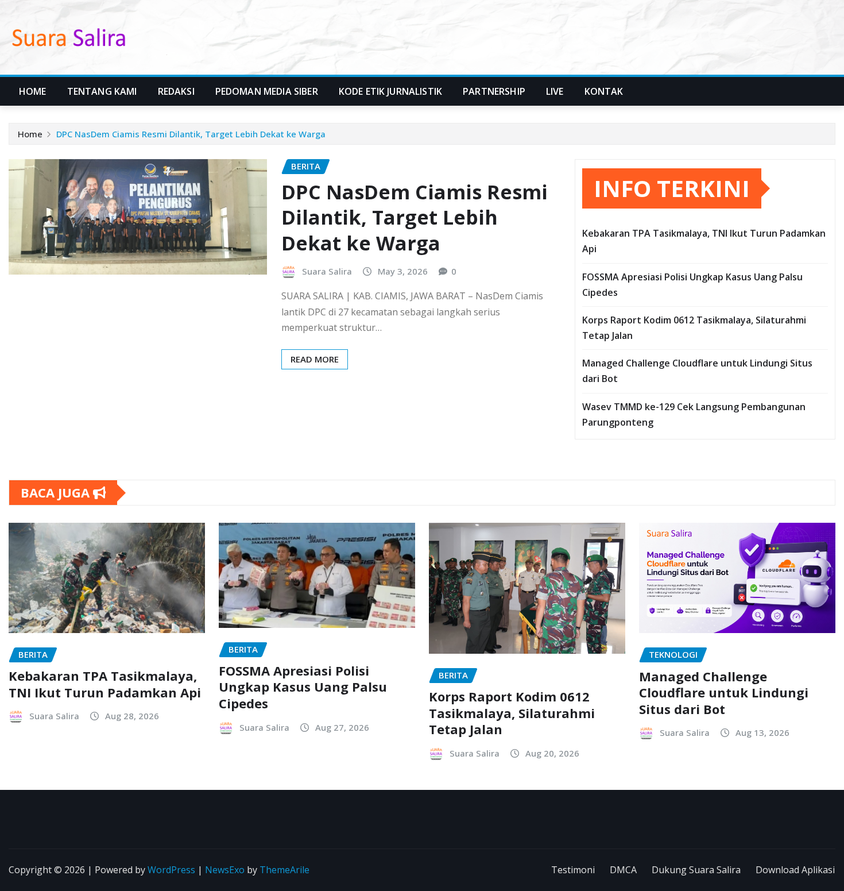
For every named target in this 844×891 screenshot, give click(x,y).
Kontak (604, 91)
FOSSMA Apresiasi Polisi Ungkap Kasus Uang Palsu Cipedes (303, 687)
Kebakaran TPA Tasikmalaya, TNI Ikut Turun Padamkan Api (105, 684)
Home (33, 91)
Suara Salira (327, 271)
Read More (315, 359)
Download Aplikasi (795, 869)
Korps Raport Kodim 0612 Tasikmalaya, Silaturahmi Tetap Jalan (512, 713)
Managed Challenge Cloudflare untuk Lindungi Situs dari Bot (723, 693)
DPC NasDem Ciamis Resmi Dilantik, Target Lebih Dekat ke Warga (191, 134)
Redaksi (176, 91)
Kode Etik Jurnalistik (390, 91)
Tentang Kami (102, 91)
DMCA (623, 869)
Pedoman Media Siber (266, 91)
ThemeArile (284, 869)
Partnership (494, 91)
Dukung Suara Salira (696, 869)
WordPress (171, 869)
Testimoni (573, 869)
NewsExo (225, 869)
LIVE (555, 91)
